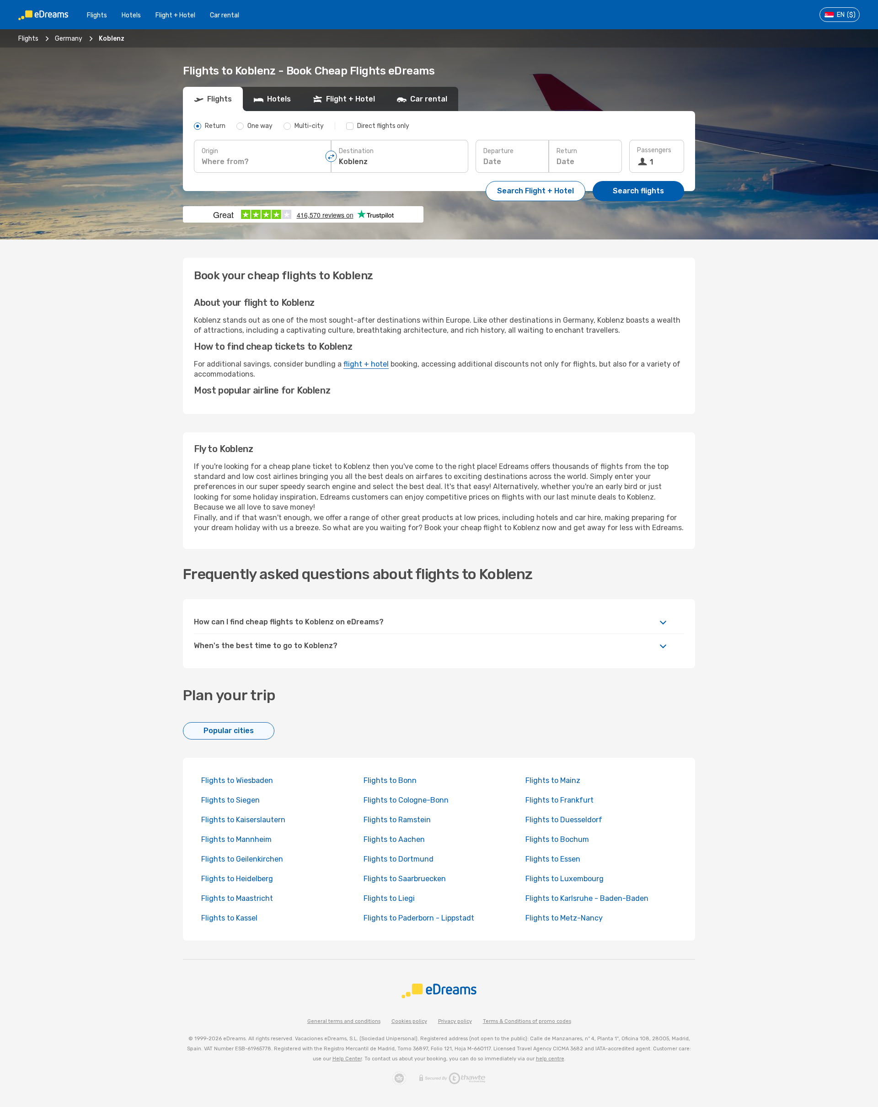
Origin (210, 151)
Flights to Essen (552, 859)
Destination (356, 151)
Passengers (654, 150)
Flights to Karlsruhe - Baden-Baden (586, 898)
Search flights (638, 190)
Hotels (131, 15)
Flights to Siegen (230, 800)
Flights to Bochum (557, 839)
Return (567, 151)
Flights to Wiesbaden (237, 780)
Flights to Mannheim (236, 839)
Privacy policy (455, 1021)
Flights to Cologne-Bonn (406, 800)
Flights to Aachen (394, 839)
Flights (97, 15)
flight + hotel (366, 364)
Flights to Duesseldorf (563, 819)
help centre (550, 1059)
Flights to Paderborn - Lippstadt (419, 918)
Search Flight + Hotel (535, 190)
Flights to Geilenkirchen (242, 859)
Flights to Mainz (552, 780)
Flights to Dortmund (399, 859)
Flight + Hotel (175, 15)
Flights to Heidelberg (237, 878)
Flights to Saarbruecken (405, 878)
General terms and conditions (343, 1021)
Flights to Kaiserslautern (243, 819)
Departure (498, 151)
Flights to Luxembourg (564, 878)
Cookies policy (409, 1021)
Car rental (224, 15)
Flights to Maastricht (237, 898)
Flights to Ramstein (397, 819)
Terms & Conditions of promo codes (527, 1021)
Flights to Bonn (390, 780)
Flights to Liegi (389, 898)
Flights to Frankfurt (559, 800)
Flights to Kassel (229, 918)
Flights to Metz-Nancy (564, 918)
